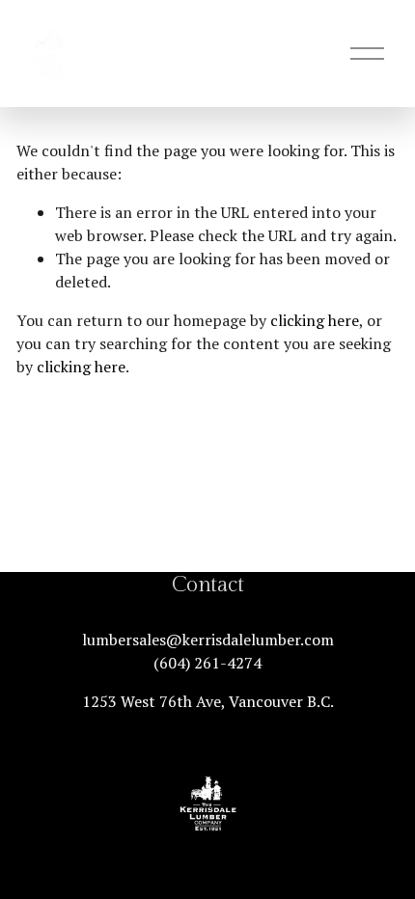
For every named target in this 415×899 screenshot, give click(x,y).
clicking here (314, 320)
